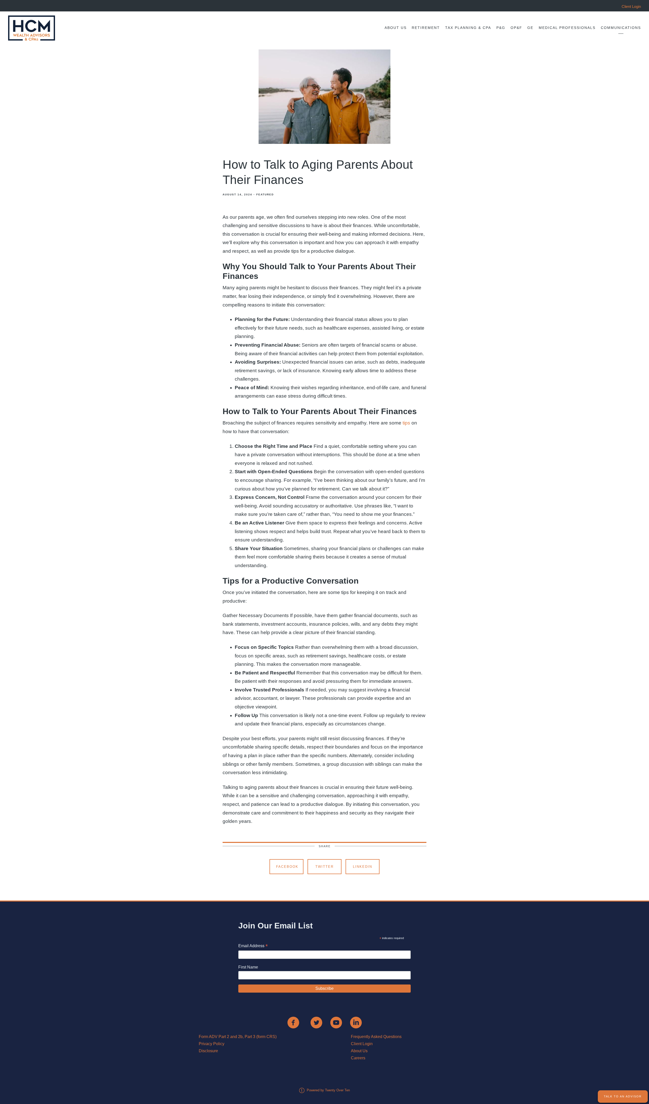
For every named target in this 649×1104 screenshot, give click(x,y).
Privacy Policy (211, 1044)
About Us (396, 28)
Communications (621, 28)
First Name (248, 967)
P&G (500, 28)
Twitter (324, 867)
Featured (265, 194)
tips (407, 423)
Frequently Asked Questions (376, 1036)
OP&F (516, 28)
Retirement (426, 28)
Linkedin (362, 867)
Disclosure (208, 1051)
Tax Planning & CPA (468, 28)
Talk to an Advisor (623, 1096)
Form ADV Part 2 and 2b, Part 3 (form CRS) (238, 1036)
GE (530, 28)
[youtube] (336, 1022)
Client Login (362, 1044)
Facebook (287, 867)
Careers (358, 1058)
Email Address (253, 946)
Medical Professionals (567, 28)
